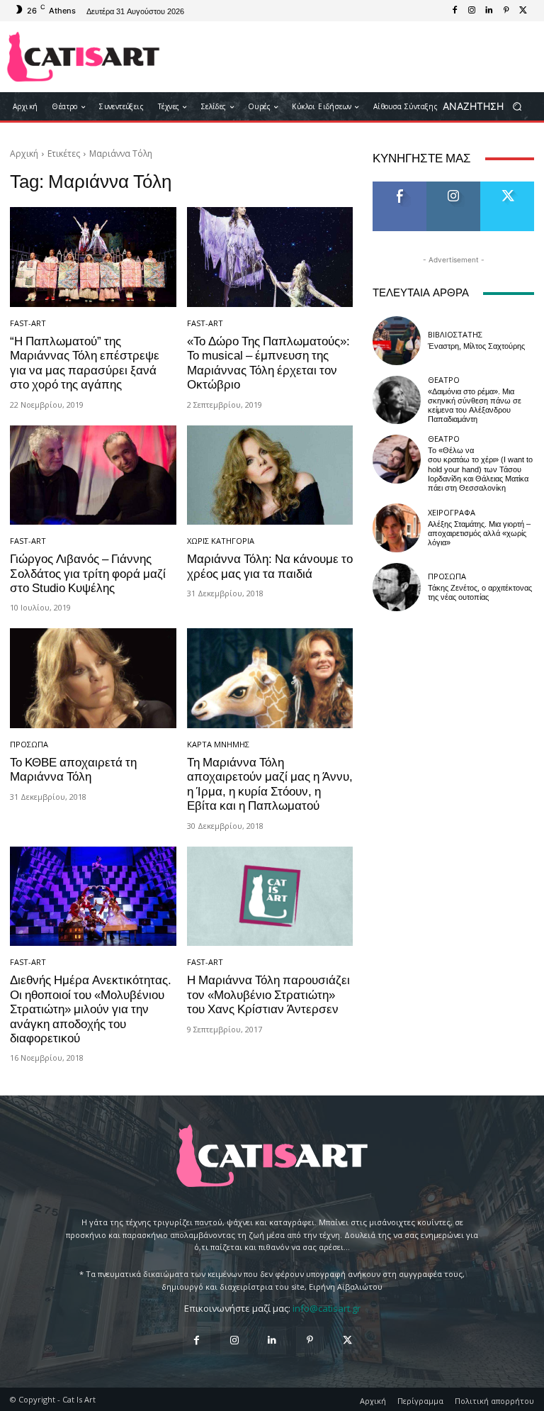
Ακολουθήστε (458, 187)
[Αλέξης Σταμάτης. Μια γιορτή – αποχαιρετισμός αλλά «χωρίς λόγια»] (397, 527)
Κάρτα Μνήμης (218, 744)
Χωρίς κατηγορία (220, 541)
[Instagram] (471, 10)
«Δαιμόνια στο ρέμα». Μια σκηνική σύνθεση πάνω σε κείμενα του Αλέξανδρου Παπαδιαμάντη (474, 406)
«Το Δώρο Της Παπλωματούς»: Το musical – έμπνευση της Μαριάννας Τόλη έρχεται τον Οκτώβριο (268, 362)
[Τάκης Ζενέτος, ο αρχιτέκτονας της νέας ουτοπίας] (397, 587)
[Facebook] (454, 10)
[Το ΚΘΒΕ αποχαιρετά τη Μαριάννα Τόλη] (93, 678)
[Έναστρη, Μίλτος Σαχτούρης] (397, 340)
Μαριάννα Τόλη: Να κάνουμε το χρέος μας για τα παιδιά (270, 566)
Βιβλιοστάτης (455, 334)
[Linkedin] (488, 10)
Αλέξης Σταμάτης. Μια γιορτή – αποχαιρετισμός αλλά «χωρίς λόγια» (479, 533)
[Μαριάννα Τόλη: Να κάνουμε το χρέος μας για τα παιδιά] (270, 475)
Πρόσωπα (29, 744)
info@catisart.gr (327, 1308)
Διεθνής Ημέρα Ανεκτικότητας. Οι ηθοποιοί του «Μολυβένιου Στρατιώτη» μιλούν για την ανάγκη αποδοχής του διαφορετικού (90, 1009)
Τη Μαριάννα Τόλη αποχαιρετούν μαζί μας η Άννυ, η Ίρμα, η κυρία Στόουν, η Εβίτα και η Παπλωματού (270, 784)
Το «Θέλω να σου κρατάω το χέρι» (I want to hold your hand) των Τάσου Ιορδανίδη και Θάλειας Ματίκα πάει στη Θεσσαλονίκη (480, 469)
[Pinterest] (505, 10)
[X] (522, 10)
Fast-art (28, 323)
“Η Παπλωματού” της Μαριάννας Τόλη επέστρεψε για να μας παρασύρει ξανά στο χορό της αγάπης (84, 362)
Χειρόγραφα (451, 512)
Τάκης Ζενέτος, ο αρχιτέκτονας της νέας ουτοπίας (480, 593)
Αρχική (24, 153)
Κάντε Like (399, 187)
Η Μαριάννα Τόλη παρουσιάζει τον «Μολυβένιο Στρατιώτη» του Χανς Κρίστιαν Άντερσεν (268, 994)
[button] (487, 107)
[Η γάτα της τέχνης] (83, 56)
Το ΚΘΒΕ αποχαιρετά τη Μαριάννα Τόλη (73, 769)
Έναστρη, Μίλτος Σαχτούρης (476, 346)
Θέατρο (444, 380)
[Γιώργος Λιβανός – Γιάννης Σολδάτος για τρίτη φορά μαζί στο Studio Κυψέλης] (93, 475)
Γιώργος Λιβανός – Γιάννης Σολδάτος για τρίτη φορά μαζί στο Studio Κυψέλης (88, 573)
